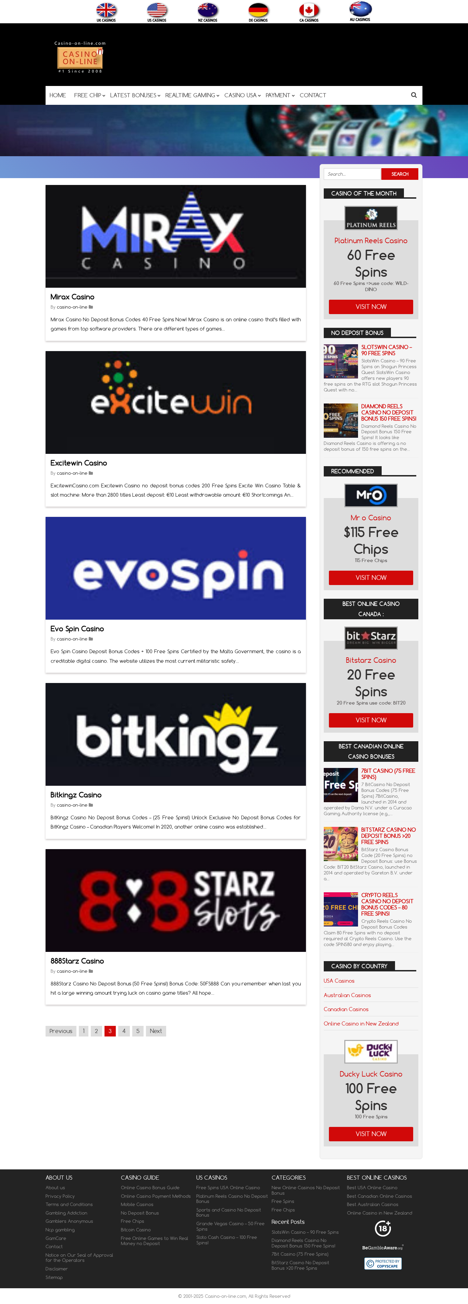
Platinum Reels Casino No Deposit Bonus (232, 1198)
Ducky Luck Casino (371, 1074)
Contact (54, 1246)
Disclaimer (57, 1268)
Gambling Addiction (66, 1213)
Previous (61, 1031)
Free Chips (132, 1221)
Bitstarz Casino (371, 660)
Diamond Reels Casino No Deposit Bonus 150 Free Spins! (388, 412)
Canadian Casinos (346, 1009)
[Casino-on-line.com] (80, 72)
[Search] (414, 95)
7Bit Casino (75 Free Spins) (388, 774)
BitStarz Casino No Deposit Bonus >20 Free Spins (388, 836)
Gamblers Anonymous (69, 1221)
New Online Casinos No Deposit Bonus (306, 1190)
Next (156, 1031)
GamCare (56, 1238)
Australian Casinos (347, 995)
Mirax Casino (73, 297)
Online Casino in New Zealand (361, 1023)
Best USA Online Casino (372, 1187)
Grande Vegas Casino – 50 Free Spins (230, 1226)
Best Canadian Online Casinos (379, 1196)
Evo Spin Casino (77, 628)
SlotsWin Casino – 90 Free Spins (386, 350)
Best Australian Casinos (372, 1204)
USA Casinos (339, 980)
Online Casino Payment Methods (156, 1196)
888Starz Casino (77, 961)
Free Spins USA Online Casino (228, 1187)
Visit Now (371, 307)
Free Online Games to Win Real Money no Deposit (154, 1240)
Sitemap (54, 1277)
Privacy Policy (60, 1196)
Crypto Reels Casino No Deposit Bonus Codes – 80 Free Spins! (387, 904)
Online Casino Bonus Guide (150, 1187)
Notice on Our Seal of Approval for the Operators (79, 1257)
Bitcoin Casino (136, 1229)
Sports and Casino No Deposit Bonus (228, 1212)
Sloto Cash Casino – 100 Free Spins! (226, 1239)
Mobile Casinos (137, 1204)
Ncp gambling (60, 1229)
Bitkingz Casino (76, 795)
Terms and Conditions (69, 1204)
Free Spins (283, 1201)
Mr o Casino (371, 517)
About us (55, 1187)
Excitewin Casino (79, 463)
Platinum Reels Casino (371, 240)
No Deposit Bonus (140, 1213)
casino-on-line (72, 307)
